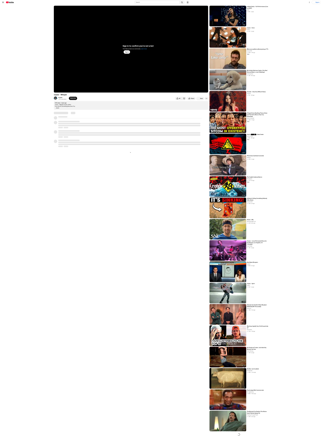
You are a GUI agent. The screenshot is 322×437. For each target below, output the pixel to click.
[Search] (182, 2)
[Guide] (3, 2)
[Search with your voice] (187, 2)
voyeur (60, 97)
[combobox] (157, 2)
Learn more (144, 48)
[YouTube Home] (10, 2)
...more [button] (57, 108)
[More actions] (206, 98)
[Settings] (309, 2)
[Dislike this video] (184, 98)
